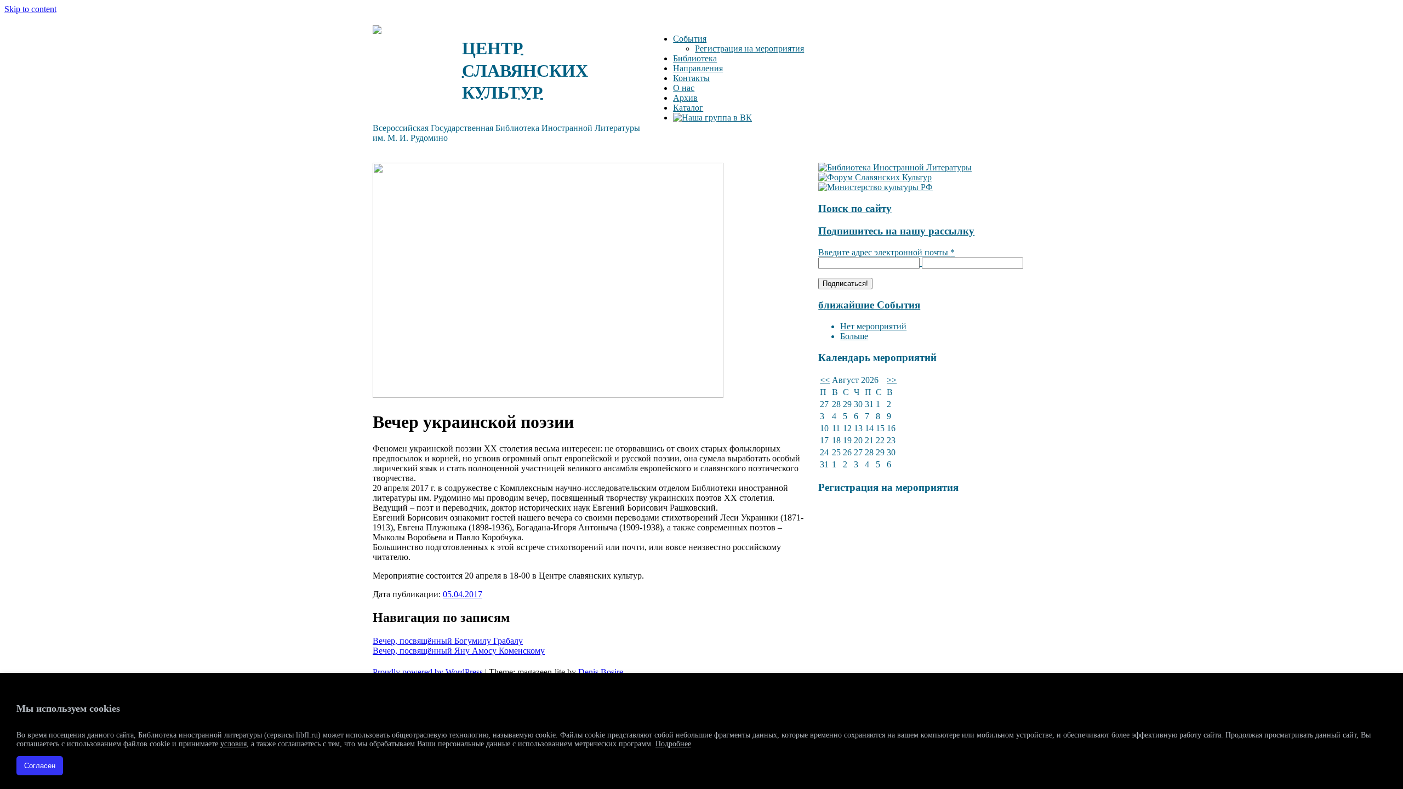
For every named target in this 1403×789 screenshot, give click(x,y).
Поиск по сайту (855, 208)
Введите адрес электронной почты (886, 252)
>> (892, 380)
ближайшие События (869, 305)
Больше (854, 336)
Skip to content (30, 9)
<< (825, 380)
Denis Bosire (600, 672)
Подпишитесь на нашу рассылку (896, 231)
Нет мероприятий (873, 326)
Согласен (39, 766)
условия (233, 744)
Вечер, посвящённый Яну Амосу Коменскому (459, 650)
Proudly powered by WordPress (428, 672)
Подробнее (673, 744)
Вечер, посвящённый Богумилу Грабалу (448, 640)
